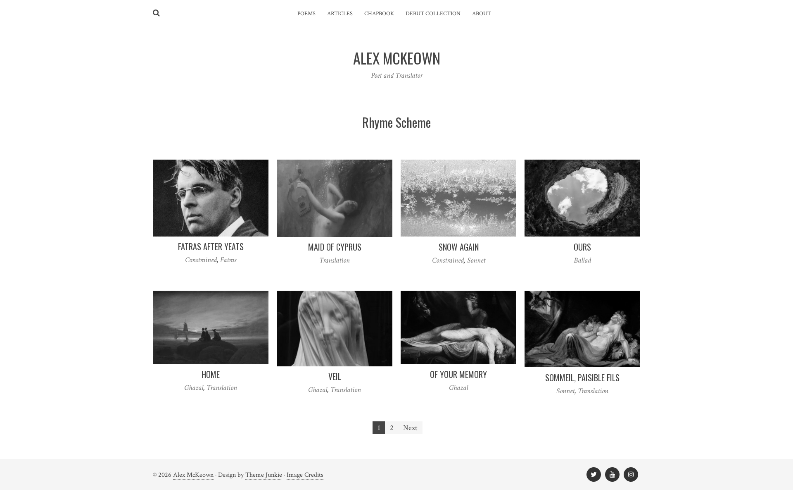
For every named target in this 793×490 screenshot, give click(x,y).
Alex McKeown (193, 475)
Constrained (201, 260)
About (481, 13)
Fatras (228, 260)
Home (211, 374)
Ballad (582, 260)
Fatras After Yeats (211, 246)
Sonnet (476, 260)
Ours (582, 247)
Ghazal (193, 387)
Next (410, 428)
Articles (340, 13)
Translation (334, 260)
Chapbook (379, 13)
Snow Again (459, 247)
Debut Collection (433, 13)
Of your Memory (458, 374)
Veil (334, 376)
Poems (306, 13)
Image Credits (305, 475)
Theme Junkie (263, 475)
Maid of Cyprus (334, 247)
